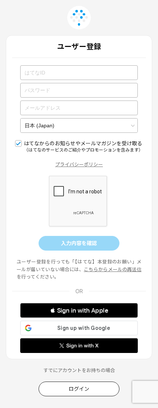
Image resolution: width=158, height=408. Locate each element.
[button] (79, 310)
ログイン (79, 389)
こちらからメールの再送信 (112, 269)
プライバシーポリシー (79, 164)
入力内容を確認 (79, 243)
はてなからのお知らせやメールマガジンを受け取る (83, 146)
